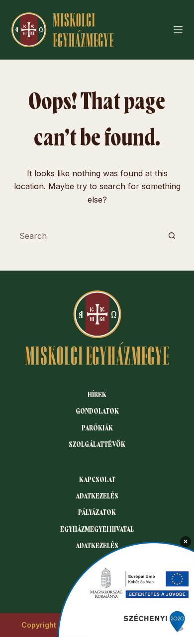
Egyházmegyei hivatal (97, 529)
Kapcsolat (97, 480)
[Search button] (172, 236)
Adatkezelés (97, 496)
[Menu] (178, 29)
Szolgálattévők (97, 444)
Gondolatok (97, 411)
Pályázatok (97, 512)
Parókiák (97, 428)
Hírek (97, 395)
